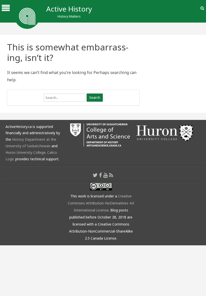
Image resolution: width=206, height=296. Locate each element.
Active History (69, 8)
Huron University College (25, 152)
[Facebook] (100, 175)
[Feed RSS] (111, 175)
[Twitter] (95, 175)
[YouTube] (105, 175)
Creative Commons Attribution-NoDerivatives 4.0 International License (101, 203)
